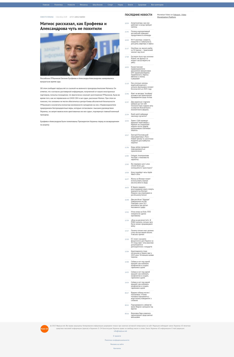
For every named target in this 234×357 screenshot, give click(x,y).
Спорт (110, 5)
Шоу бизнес (98, 5)
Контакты (117, 349)
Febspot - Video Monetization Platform (171, 16)
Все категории (157, 5)
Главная (46, 5)
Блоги (130, 5)
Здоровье (142, 5)
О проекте (117, 336)
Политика (58, 5)
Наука (120, 5)
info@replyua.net (120, 331)
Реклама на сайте (117, 344)
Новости (71, 5)
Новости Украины (46, 17)
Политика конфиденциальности (117, 340)
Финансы (84, 5)
